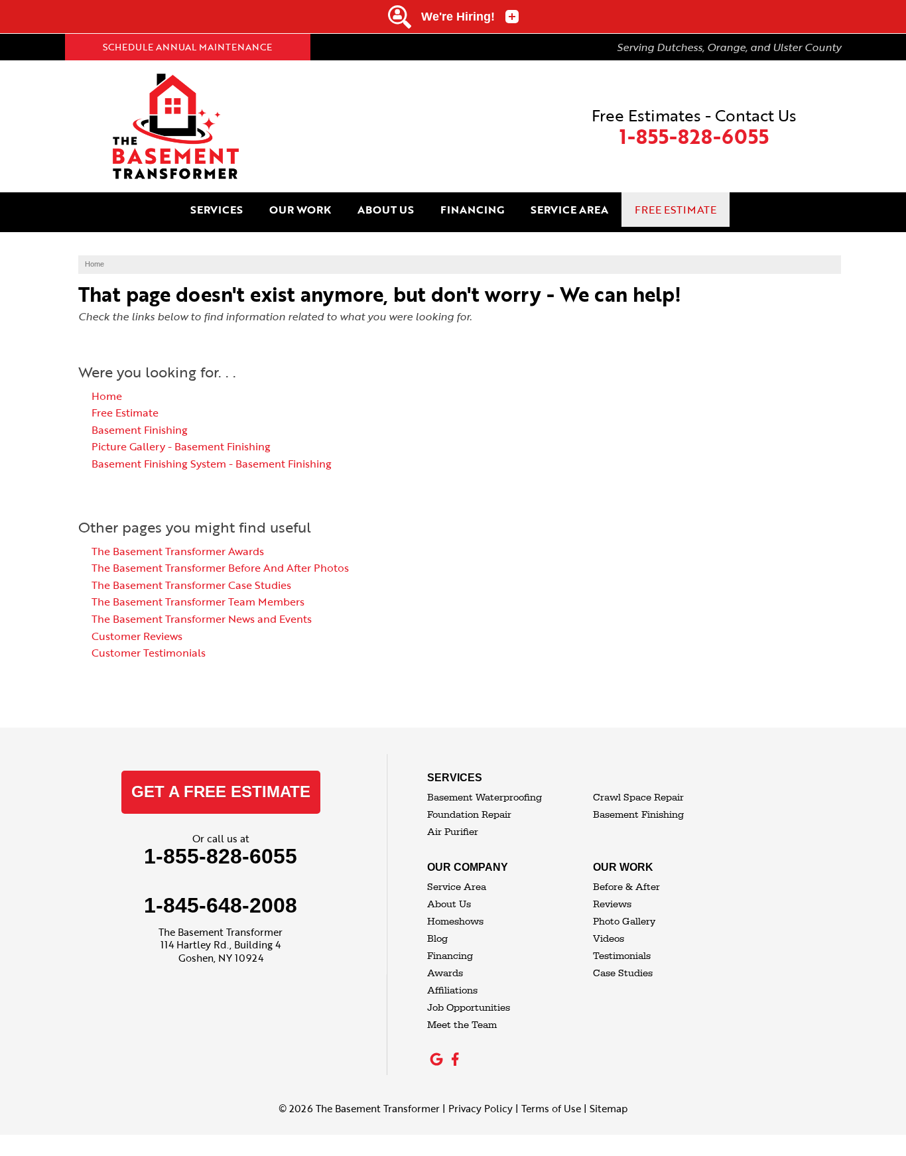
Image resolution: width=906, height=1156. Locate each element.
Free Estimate (125, 412)
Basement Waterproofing (484, 797)
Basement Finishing (140, 430)
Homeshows (455, 921)
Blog (437, 938)
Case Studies (623, 973)
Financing (450, 956)
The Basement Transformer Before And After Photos (220, 568)
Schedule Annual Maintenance (187, 47)
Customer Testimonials (149, 653)
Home (107, 396)
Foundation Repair (469, 814)
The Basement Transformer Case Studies (191, 585)
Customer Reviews (137, 636)
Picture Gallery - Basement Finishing (181, 446)
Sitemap (609, 1108)
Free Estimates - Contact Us (694, 127)
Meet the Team (462, 1025)
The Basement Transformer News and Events (202, 619)
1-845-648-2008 (220, 905)
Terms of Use (551, 1108)
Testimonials (622, 956)
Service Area (456, 887)
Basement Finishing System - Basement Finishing (212, 464)
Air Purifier (452, 832)
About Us (449, 904)
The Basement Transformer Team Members (198, 602)
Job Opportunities (468, 1007)
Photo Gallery (624, 921)
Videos (608, 938)
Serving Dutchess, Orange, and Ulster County (729, 47)
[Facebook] (455, 1059)
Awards (445, 973)
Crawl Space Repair (638, 797)
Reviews (612, 904)
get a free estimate (220, 792)
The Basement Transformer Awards (178, 551)
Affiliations (452, 990)
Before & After (626, 887)
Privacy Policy (480, 1108)
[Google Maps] (436, 1059)
